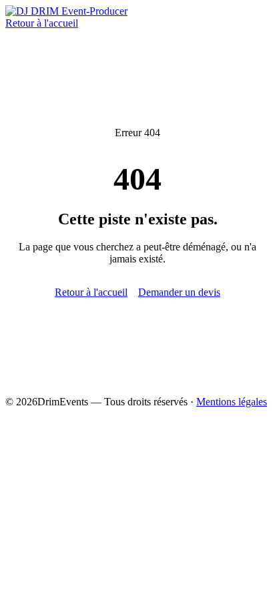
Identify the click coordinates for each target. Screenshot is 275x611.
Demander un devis (179, 292)
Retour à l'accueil (41, 23)
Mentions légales (231, 401)
